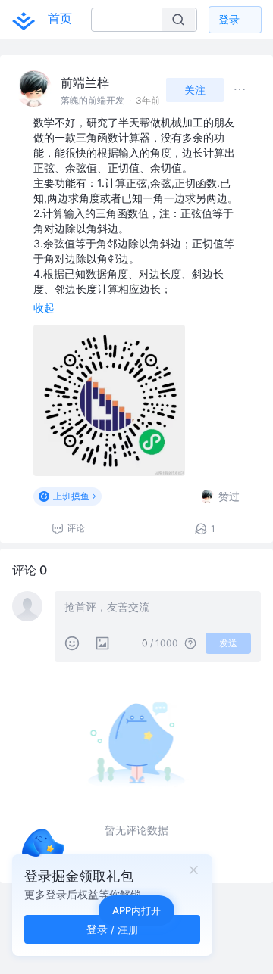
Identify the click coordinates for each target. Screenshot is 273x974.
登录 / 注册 (112, 929)
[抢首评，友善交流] (157, 608)
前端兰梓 (85, 82)
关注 (195, 89)
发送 (228, 643)
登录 (229, 19)
